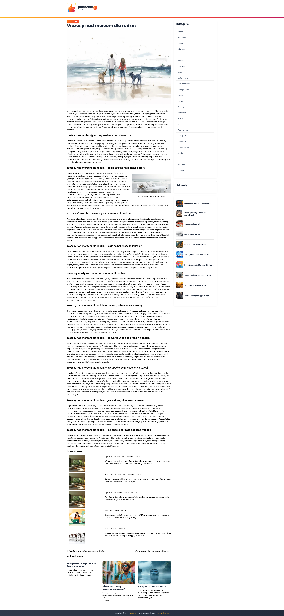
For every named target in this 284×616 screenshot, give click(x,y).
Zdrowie (181, 170)
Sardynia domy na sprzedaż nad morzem (123, 474)
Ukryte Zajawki (183, 147)
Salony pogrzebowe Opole (195, 285)
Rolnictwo (182, 112)
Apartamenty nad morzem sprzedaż (121, 492)
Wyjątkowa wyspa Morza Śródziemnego (81, 565)
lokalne (109, 159)
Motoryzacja (183, 78)
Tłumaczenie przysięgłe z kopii (196, 296)
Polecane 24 (134, 613)
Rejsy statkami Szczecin (152, 586)
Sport (180, 124)
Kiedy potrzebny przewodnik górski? (114, 588)
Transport (182, 135)
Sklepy (180, 118)
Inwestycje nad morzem (115, 528)
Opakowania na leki (192, 224)
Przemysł (181, 107)
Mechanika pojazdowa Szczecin (197, 204)
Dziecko (181, 43)
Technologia (183, 130)
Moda (180, 72)
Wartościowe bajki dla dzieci (196, 244)
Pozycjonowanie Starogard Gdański (199, 265)
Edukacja (181, 49)
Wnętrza (181, 164)
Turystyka (73, 21)
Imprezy (181, 60)
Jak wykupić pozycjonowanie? (196, 255)
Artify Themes (163, 613)
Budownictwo (183, 37)
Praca (180, 95)
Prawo (180, 101)
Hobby (180, 55)
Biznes (180, 31)
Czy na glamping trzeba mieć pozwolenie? (195, 214)
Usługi (180, 159)
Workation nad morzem (115, 510)
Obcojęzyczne (183, 89)
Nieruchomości (184, 83)
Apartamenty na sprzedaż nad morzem (122, 456)
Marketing (182, 66)
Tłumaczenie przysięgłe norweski (197, 275)
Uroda (180, 153)
